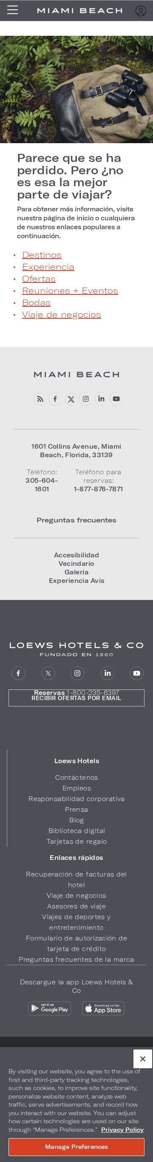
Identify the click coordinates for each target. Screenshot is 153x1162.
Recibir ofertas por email (76, 698)
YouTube (116, 399)
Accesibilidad (76, 555)
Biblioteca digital (76, 830)
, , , (76, 450)
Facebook (55, 399)
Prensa (76, 809)
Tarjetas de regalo (77, 841)
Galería (76, 572)
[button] (76, 761)
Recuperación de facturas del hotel (76, 879)
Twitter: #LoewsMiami (70, 399)
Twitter (48, 673)
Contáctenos (76, 777)
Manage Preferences (76, 1146)
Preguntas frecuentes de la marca (76, 959)
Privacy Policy (122, 1129)
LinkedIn (107, 673)
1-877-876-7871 (98, 489)
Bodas (36, 302)
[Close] (142, 1059)
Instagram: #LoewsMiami (85, 399)
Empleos (76, 788)
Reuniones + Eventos (70, 290)
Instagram (78, 673)
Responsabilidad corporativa (76, 798)
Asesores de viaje (76, 906)
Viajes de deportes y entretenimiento (76, 922)
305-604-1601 (42, 485)
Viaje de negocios (61, 314)
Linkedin (101, 399)
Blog (76, 820)
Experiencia (48, 266)
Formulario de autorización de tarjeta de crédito (76, 943)
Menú (15, 10)
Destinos (42, 254)
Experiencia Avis (77, 580)
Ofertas (39, 278)
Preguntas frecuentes (76, 520)
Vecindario (76, 563)
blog (39, 399)
